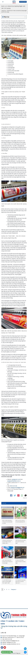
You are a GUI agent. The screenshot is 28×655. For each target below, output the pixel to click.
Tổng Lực (18, 653)
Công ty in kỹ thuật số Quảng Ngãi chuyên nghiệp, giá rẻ (7, 542)
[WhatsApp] (22, 495)
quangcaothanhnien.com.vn (14, 481)
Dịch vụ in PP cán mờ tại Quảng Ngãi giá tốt (20, 521)
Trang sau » (13, 589)
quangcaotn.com (16, 479)
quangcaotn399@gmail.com (17, 487)
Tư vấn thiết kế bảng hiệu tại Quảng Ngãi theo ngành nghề (6, 581)
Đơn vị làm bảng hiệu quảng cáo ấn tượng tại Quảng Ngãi (7, 562)
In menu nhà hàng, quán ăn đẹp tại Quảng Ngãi (20, 562)
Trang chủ (3, 10)
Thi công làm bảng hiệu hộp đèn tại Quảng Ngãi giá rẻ (20, 581)
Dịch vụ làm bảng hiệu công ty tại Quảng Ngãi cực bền (7, 522)
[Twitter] (15, 495)
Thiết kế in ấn (10, 10)
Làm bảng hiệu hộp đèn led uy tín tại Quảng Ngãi (21, 542)
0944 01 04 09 (13, 485)
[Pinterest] (18, 495)
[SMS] (26, 495)
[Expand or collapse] (25, 17)
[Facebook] (11, 495)
